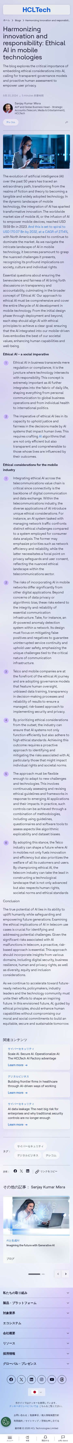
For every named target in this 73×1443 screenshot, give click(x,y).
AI (40, 436)
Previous (58, 1274)
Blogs (18, 20)
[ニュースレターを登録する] (45, 1438)
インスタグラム (41, 1379)
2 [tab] (43, 1274)
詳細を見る (14, 1261)
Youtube (51, 1379)
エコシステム (12, 1323)
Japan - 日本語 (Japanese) (36, 1392)
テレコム (10, 122)
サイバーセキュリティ (30, 1146)
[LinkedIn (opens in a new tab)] (27, 1171)
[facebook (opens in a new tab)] (15, 1171)
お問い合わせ (20, 1415)
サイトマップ (32, 1420)
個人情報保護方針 (50, 1415)
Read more (36, 1229)
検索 (27, 1440)
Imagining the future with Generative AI (30, 1245)
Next (65, 1274)
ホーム (6, 20)
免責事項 (34, 1415)
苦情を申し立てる (50, 1420)
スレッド (62, 1379)
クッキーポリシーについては (23, 1406)
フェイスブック (11, 1379)
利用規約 (18, 1420)
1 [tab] (34, 1274)
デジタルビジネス (27, 1155)
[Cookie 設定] (6, 1422)
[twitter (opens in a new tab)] (21, 1171)
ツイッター (21, 1379)
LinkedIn (31, 1379)
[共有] (66, 122)
